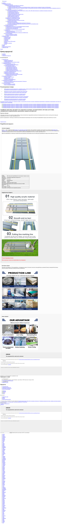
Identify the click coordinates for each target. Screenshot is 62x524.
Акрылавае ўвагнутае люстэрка (11, 24)
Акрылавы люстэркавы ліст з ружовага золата (15, 14)
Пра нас (3, 44)
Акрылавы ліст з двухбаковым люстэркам (13, 17)
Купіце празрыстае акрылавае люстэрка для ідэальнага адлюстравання (16, 97)
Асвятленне (6, 40)
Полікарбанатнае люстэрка (8, 78)
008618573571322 (5, 382)
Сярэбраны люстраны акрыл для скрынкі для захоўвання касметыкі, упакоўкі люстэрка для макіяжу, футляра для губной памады (29, 7)
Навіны (3, 45)
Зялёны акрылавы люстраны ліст (11, 68)
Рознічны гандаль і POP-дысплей (9, 41)
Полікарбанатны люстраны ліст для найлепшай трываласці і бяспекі (17, 26)
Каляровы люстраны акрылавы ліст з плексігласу (14, 9)
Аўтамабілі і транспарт (8, 43)
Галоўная (3, 2)
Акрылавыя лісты (5, 59)
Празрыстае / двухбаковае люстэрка (10, 71)
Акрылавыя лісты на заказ (10, 31)
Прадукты (4, 54)
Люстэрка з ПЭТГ (7, 77)
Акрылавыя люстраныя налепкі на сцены (13, 18)
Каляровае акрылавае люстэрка (9, 65)
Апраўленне (6, 39)
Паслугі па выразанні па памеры (11, 34)
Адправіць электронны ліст (4, 403)
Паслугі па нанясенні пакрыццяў (11, 35)
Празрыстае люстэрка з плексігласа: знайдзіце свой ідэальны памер (15, 92)
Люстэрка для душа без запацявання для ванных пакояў (15, 29)
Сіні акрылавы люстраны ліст (13, 11)
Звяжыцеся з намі (5, 47)
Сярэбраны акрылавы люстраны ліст (14, 6)
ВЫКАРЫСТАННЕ (5, 36)
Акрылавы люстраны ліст (8, 4)
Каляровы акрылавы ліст (8, 61)
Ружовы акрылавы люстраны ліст (13, 12)
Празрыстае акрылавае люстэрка (9, 63)
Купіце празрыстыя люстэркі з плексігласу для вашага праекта (14, 94)
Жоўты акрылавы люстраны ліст (13, 16)
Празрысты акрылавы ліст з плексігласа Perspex (14, 30)
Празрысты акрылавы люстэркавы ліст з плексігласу (15, 5)
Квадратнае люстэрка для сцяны (13, 19)
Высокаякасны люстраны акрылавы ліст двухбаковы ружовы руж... (15, 89)
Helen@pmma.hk (10, 380)
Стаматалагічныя (7, 37)
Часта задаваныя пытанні (6, 46)
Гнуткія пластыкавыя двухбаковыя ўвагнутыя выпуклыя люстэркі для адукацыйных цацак (23, 23)
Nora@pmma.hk (4, 380)
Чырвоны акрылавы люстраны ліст (14, 15)
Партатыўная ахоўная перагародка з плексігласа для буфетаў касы (17, 32)
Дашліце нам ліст (3, 121)
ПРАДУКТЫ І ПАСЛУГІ (6, 3)
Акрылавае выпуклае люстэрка (11, 21)
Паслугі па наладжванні (8, 33)
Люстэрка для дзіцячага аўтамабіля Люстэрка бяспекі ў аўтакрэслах (15, 81)
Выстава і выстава (7, 38)
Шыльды (5, 42)
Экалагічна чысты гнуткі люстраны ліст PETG (14, 27)
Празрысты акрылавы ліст (8, 60)
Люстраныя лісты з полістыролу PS (12, 28)
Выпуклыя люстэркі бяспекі (12, 22)
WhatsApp (2, 404)
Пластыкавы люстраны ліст (8, 25)
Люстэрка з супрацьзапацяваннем (9, 79)
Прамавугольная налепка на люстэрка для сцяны (16, 20)
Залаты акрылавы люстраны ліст (13, 13)
